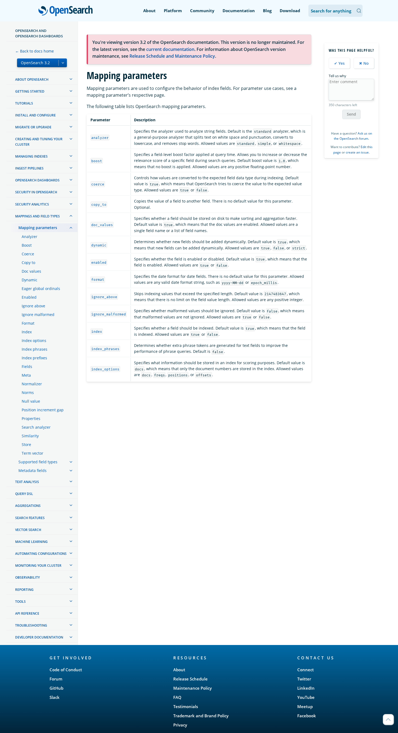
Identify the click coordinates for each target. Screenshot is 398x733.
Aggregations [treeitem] (28, 505)
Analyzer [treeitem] (29, 236)
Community (202, 10)
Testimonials (185, 706)
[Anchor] (95, 658)
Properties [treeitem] (31, 418)
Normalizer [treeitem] (32, 383)
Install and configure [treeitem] (35, 115)
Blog (267, 10)
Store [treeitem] (26, 444)
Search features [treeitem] (30, 518)
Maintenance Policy (192, 688)
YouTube (306, 697)
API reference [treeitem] (27, 613)
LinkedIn (306, 688)
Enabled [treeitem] (29, 297)
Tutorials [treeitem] (24, 103)
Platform (173, 10)
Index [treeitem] (27, 331)
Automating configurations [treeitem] (41, 553)
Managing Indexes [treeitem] (31, 156)
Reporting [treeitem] (24, 589)
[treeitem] (71, 79)
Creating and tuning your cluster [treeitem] (39, 142)
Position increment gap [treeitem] (43, 409)
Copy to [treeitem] (28, 262)
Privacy (180, 725)
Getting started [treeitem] (29, 91)
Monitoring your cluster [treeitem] (38, 565)
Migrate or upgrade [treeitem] (33, 127)
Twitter (304, 679)
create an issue (357, 152)
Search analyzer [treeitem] (36, 427)
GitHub (56, 688)
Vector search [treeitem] (28, 529)
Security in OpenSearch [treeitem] (36, 192)
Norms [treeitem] (28, 392)
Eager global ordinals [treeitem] (41, 288)
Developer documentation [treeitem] (39, 637)
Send (351, 114)
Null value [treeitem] (31, 401)
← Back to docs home (34, 51)
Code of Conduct (66, 669)
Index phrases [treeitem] (34, 349)
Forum (56, 679)
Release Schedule (190, 679)
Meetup (305, 706)
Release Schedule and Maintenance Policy (172, 56)
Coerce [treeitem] (28, 253)
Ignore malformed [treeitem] (38, 314)
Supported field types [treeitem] (37, 461)
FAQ (177, 697)
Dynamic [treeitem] (29, 279)
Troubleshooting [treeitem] (31, 625)
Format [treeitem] (28, 323)
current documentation (170, 49)
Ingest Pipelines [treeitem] (29, 168)
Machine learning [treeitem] (31, 541)
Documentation (239, 10)
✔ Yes (339, 63)
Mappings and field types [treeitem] (37, 216)
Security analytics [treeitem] (32, 204)
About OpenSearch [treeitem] (31, 79)
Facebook (306, 715)
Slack (55, 697)
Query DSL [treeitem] (24, 493)
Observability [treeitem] (27, 577)
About (149, 10)
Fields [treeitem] (27, 366)
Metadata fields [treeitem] (32, 470)
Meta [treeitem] (26, 375)
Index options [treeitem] (34, 340)
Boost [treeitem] (27, 245)
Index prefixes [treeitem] (34, 357)
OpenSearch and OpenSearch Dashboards (39, 33)
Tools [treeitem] (20, 601)
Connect (305, 669)
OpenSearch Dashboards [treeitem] (37, 180)
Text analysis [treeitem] (27, 482)
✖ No (364, 63)
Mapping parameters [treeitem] (37, 227)
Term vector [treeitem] (32, 453)
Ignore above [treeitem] (33, 305)
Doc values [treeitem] (31, 271)
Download (290, 10)
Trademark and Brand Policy (201, 715)
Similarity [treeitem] (30, 435)
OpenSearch (67, 11)
